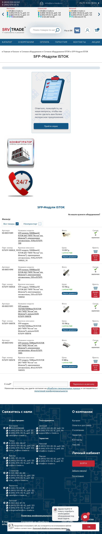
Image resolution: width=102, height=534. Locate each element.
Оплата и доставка (81, 425)
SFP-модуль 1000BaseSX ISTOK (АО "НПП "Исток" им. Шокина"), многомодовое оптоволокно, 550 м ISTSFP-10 (30, 274)
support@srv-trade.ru (49, 433)
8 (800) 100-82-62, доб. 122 (21, 491)
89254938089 (18, 17)
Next (99, 14)
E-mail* (7, 383)
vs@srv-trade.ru (16, 465)
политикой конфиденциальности (51, 390)
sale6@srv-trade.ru (18, 495)
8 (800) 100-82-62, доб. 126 (51, 446)
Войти (83, 463)
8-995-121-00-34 (17, 458)
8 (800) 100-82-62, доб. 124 (21, 446)
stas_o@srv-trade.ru (18, 480)
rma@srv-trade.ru (47, 451)
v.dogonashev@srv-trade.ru (21, 510)
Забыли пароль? (79, 471)
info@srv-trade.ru (16, 11)
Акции (96, 42)
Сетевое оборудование (32, 51)
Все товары (9, 223)
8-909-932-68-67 (17, 443)
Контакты (79, 42)
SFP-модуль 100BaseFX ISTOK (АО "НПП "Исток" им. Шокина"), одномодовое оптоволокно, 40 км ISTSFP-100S (31, 347)
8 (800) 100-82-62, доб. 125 (21, 461)
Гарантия (61, 42)
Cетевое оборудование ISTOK (57, 51)
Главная (6, 51)
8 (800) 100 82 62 (11, 2)
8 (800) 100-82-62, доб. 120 (81, 13)
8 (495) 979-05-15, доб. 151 (51, 461)
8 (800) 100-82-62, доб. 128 (50, 13)
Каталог (7, 42)
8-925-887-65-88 (48, 17)
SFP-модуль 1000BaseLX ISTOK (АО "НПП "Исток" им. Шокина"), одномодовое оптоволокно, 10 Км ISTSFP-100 (30, 238)
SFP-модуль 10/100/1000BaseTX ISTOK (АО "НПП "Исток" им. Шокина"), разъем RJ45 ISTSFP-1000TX (29, 311)
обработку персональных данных (63, 388)
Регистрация (78, 476)
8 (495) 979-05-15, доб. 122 (21, 493)
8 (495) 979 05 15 (10, 5)
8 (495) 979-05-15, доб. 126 (51, 449)
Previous (3, 14)
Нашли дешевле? (70, 257)
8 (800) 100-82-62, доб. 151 (51, 459)
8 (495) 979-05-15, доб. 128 (50, 15)
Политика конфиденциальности (37, 516)
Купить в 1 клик (95, 258)
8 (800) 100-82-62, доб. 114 (51, 428)
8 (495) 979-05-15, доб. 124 (21, 448)
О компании (26, 42)
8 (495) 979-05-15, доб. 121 (19, 13)
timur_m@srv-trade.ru (19, 450)
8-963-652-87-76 (79, 17)
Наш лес (76, 445)
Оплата (44, 42)
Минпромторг (30, 223)
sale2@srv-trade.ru (17, 435)
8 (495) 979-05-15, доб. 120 (81, 15)
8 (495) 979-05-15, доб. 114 (51, 431)
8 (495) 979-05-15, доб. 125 (21, 463)
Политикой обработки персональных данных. (50, 528)
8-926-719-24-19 (16, 488)
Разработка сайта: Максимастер (88, 521)
